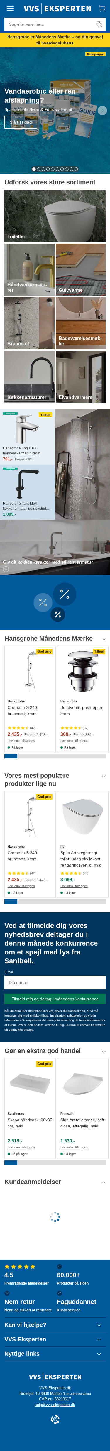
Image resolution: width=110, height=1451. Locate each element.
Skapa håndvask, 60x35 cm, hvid (30, 1122)
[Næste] (102, 110)
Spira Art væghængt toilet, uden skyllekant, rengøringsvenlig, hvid (80, 858)
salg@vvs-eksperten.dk (55, 1404)
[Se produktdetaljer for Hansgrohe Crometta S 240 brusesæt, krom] (30, 671)
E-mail (8, 972)
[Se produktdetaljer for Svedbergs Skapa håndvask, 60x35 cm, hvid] (30, 1083)
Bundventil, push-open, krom (81, 710)
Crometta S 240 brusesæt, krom (22, 710)
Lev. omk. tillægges (21, 740)
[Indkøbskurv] (102, 8)
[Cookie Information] (55, 1420)
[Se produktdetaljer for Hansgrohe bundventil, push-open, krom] (82, 671)
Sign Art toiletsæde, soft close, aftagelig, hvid (82, 1122)
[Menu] (10, 8)
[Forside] (57, 8)
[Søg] (99, 24)
